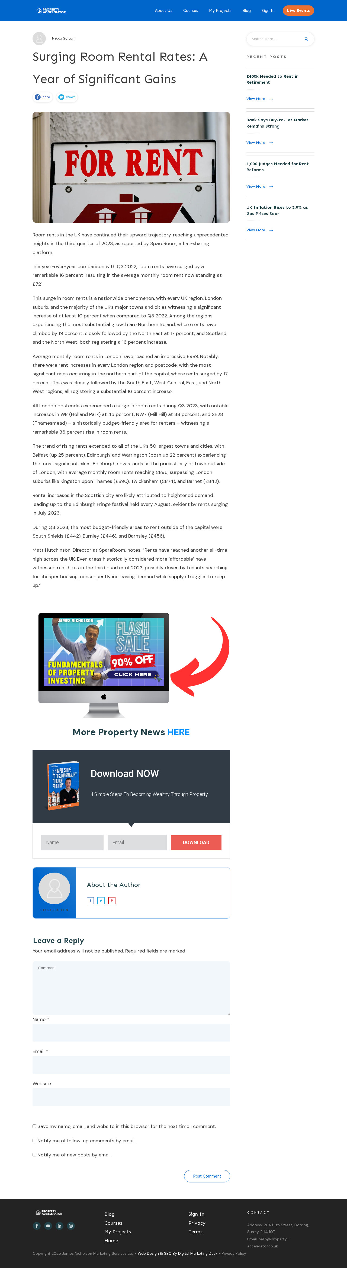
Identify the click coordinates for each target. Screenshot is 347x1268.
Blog (109, 1214)
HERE (178, 732)
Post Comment (207, 1176)
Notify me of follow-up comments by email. (86, 1140)
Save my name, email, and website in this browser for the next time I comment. (126, 1126)
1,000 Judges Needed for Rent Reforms (280, 175)
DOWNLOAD (196, 842)
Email (40, 1051)
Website (42, 1083)
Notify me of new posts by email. (74, 1155)
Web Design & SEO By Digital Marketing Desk (178, 1253)
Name (41, 1019)
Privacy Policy (234, 1253)
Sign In (196, 1214)
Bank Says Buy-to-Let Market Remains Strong (280, 132)
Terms (195, 1232)
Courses (113, 1223)
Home (111, 1241)
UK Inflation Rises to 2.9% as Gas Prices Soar (280, 219)
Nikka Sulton (54, 910)
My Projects (117, 1232)
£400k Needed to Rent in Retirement (280, 88)
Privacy (196, 1223)
